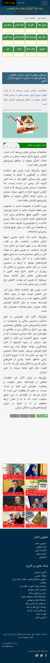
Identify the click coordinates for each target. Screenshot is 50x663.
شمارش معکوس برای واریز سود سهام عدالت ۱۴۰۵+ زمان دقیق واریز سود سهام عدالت (36, 493)
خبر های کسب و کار (37, 610)
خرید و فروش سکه (37, 593)
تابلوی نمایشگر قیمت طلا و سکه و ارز (29, 579)
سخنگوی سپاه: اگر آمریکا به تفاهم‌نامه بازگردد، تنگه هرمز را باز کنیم (14, 509)
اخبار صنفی (41, 554)
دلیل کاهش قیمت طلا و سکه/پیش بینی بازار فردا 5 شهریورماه (36, 510)
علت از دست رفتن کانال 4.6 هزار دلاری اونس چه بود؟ (36, 525)
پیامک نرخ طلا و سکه (36, 607)
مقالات (43, 583)
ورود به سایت (9, 2)
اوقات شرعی (40, 576)
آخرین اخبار (40, 617)
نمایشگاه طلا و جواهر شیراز (33, 596)
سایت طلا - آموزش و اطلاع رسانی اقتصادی (25, 8)
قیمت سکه (41, 614)
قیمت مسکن (15, 416)
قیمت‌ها (21, 2)
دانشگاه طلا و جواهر (36, 600)
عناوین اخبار (40, 543)
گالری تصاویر (40, 572)
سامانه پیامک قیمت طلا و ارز (33, 586)
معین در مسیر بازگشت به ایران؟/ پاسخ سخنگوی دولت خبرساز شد (36, 478)
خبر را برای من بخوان (36, 145)
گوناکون (42, 557)
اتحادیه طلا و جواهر (37, 590)
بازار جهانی (41, 547)
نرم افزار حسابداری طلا (36, 603)
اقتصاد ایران (40, 550)
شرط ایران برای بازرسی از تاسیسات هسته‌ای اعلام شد (14, 494)
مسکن (32, 416)
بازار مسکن (24, 416)
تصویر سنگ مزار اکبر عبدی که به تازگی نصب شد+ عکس (13, 525)
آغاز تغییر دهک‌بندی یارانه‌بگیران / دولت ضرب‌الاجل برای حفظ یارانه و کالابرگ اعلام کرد (13, 477)
